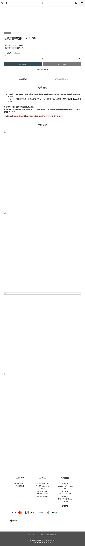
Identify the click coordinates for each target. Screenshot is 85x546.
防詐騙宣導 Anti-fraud (42, 496)
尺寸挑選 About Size (42, 483)
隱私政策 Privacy (42, 491)
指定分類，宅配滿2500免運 (14, 45)
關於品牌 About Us (20, 483)
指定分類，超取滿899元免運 (14, 48)
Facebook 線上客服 (65, 494)
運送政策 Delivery (42, 494)
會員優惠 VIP (20, 486)
